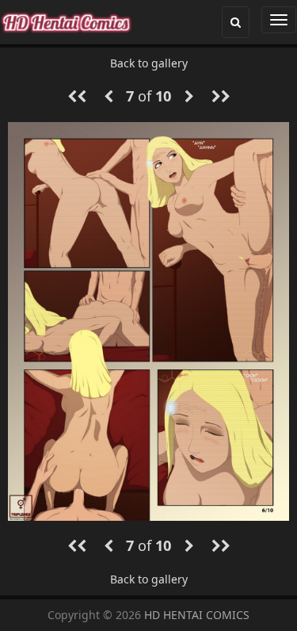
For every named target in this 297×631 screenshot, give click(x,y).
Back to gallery (149, 63)
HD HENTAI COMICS (196, 614)
